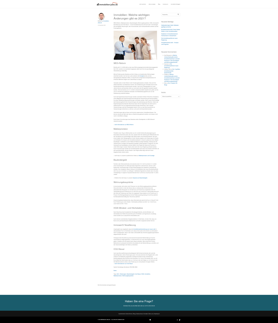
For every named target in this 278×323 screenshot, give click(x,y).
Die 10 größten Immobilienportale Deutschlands (172, 70)
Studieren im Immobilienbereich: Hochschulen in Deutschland (169, 34)
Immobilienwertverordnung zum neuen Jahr (144, 229)
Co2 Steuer (138, 274)
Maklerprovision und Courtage (146, 155)
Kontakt (146, 314)
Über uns (150, 314)
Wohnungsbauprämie (127, 276)
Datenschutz (139, 314)
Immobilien (147, 274)
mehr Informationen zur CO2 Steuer (124, 263)
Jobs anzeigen (152, 4)
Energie (142, 76)
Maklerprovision (118, 276)
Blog (159, 4)
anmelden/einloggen (175, 4)
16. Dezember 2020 (102, 25)
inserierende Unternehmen (125, 314)
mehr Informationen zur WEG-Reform (124, 124)
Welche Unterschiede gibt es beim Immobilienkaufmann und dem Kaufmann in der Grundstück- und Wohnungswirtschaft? (172, 58)
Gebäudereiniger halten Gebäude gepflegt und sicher (170, 26)
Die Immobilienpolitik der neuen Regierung (171, 65)
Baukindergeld (130, 274)
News (115, 270)
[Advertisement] (193, 87)
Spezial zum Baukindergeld (140, 178)
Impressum (165, 4)
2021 (118, 274)
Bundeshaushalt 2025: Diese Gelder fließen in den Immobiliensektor (170, 30)
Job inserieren (142, 4)
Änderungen (123, 274)
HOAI (142, 274)
